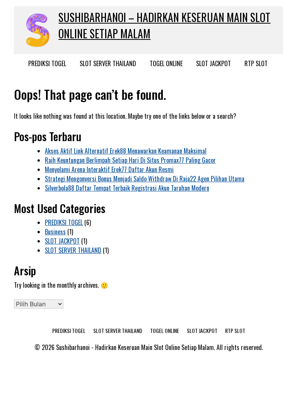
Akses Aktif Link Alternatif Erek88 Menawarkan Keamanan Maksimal (126, 150)
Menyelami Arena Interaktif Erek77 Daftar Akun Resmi (109, 169)
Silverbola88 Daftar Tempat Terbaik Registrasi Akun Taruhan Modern (127, 188)
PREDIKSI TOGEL (47, 63)
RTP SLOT (256, 63)
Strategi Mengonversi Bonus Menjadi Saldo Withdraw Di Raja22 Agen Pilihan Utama (144, 178)
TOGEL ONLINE (166, 63)
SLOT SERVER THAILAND (108, 63)
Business (55, 231)
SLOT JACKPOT (213, 63)
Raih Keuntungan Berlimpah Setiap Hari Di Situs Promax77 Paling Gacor (130, 160)
